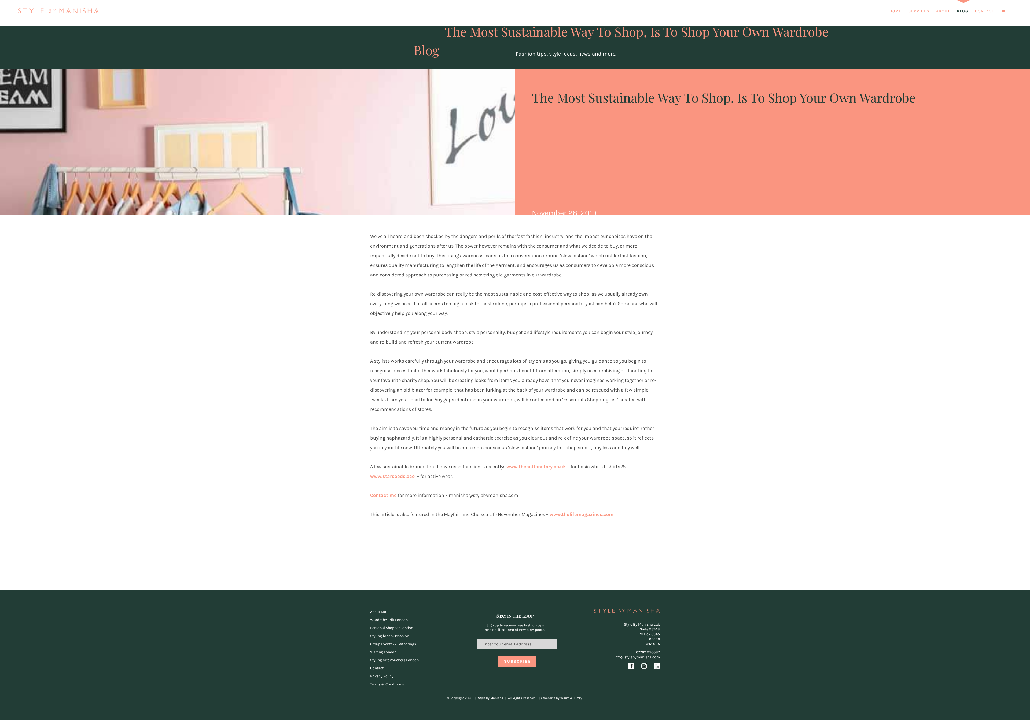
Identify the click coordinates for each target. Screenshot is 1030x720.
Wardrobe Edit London (389, 620)
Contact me (383, 495)
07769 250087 (648, 652)
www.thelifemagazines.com (581, 514)
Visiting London (383, 652)
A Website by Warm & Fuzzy (561, 698)
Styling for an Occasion (389, 636)
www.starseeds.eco (392, 476)
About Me (378, 612)
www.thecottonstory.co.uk (536, 467)
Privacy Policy (381, 676)
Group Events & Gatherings (393, 644)
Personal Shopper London (391, 628)
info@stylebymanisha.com (637, 657)
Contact (377, 668)
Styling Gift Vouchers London (394, 660)
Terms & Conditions (387, 684)
